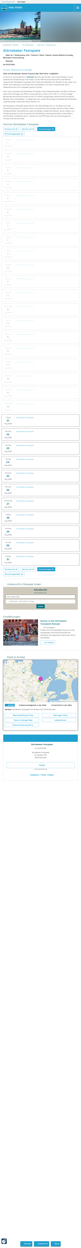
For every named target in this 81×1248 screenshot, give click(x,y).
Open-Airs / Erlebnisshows (46, 45)
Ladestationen (60, 720)
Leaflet (52, 701)
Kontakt (27, 1244)
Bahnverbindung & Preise (23, 715)
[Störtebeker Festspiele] (41, 679)
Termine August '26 (46, 129)
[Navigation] (77, 8)
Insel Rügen (21, 2)
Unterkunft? (42, 1244)
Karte (56, 1244)
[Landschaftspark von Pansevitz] (24, 671)
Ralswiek (15, 45)
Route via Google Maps (23, 720)
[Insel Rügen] (50, 678)
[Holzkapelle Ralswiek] (42, 682)
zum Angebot (49, 642)
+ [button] (6, 662)
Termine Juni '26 (11, 129)
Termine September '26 (14, 134)
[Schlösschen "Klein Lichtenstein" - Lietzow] (57, 676)
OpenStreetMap (66, 701)
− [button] (6, 666)
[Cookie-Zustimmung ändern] (4, 1241)
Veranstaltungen (28, 45)
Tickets (41, 765)
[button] (16, 8)
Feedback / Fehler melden (42, 775)
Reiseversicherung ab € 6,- (23, 725)
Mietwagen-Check (60, 715)
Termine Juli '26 (28, 129)
